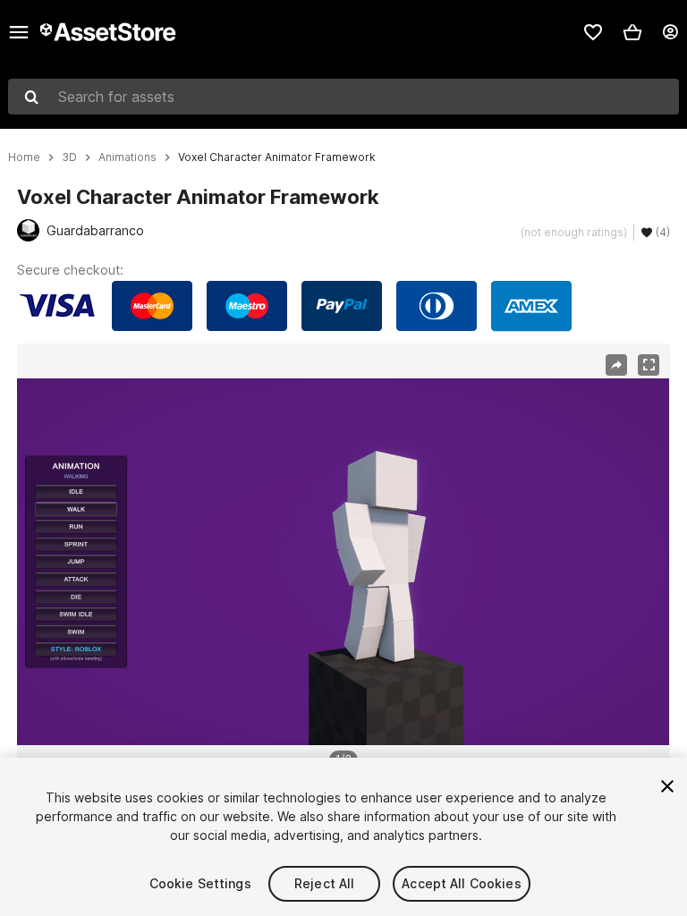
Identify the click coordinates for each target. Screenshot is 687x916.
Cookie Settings (200, 883)
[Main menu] (19, 32)
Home (24, 157)
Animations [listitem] (127, 157)
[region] (343, 561)
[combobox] (343, 96)
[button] (632, 32)
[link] (593, 32)
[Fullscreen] (648, 365)
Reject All (324, 883)
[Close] (667, 786)
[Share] (616, 365)
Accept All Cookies (462, 883)
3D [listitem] (69, 157)
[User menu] (670, 32)
